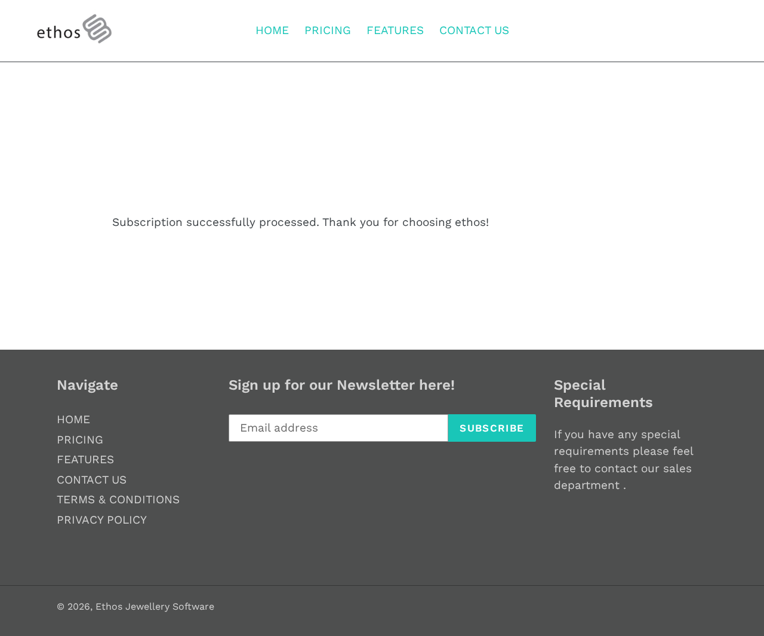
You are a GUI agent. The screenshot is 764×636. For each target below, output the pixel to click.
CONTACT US (92, 480)
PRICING (80, 440)
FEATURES (85, 459)
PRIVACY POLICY (102, 520)
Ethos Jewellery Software (155, 606)
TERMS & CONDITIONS (118, 499)
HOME (73, 419)
